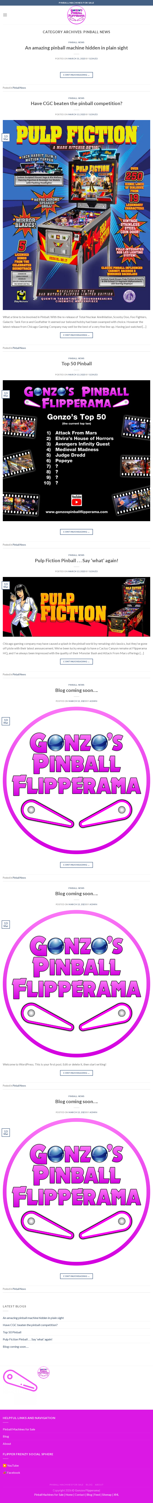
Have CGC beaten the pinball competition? (76, 103)
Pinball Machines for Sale (19, 1429)
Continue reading (76, 74)
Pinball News (76, 42)
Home (69, 1494)
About (7, 1443)
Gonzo (93, 58)
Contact (80, 1494)
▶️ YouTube (11, 1465)
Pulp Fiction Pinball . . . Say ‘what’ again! (76, 560)
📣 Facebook (11, 1472)
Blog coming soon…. (76, 690)
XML (116, 1494)
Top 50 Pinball (76, 363)
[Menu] (5, 14)
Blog (6, 1436)
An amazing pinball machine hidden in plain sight (76, 47)
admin (93, 701)
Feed (97, 1494)
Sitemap (107, 1494)
